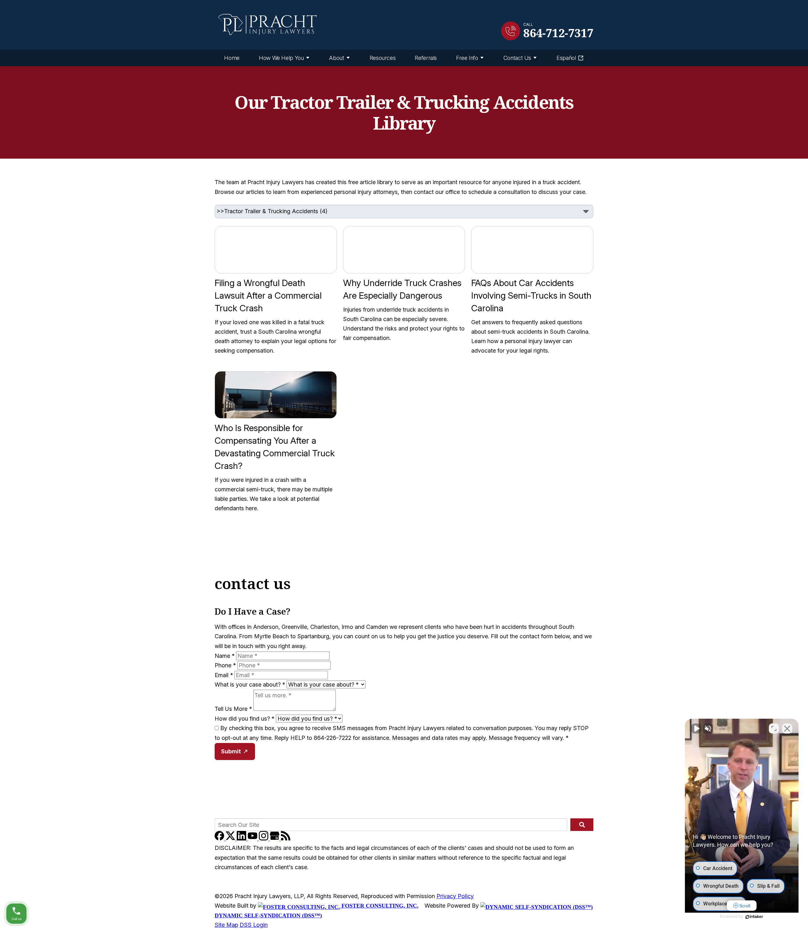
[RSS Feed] (285, 838)
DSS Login (254, 924)
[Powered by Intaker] (754, 917)
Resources (383, 58)
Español (566, 58)
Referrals (426, 58)
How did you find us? (244, 718)
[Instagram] (264, 838)
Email (224, 675)
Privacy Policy (455, 896)
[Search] (581, 824)
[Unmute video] (696, 728)
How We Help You (281, 58)
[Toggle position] (774, 728)
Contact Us (517, 58)
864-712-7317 (558, 33)
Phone (225, 665)
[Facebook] (220, 838)
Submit (231, 751)
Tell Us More (233, 708)
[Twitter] (231, 838)
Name (225, 655)
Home (232, 58)
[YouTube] (253, 838)
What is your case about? (250, 684)
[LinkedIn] (242, 838)
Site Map (226, 924)
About (336, 58)
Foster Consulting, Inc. (379, 906)
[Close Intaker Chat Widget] (787, 728)
